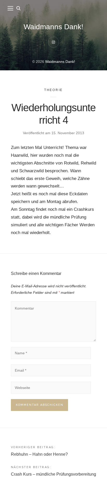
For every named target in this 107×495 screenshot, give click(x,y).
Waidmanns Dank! (53, 27)
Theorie (53, 90)
